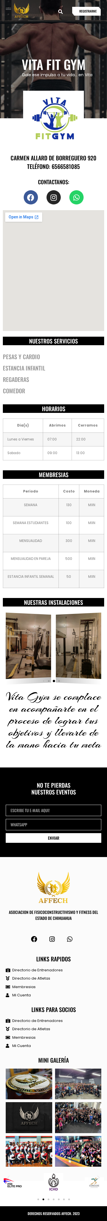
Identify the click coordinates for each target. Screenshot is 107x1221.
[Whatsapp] (76, 197)
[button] (60, 12)
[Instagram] (52, 939)
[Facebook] (31, 197)
